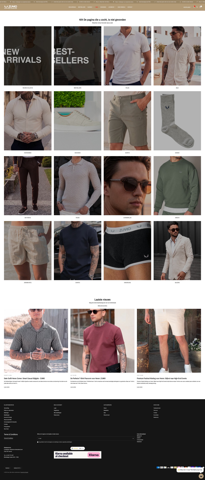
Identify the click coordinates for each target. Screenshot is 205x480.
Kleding (90, 7)
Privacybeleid (7, 426)
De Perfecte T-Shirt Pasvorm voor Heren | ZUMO (88, 378)
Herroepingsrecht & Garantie (10, 422)
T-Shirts (77, 282)
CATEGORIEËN (108, 404)
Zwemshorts (27, 282)
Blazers (177, 282)
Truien (78, 217)
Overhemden (27, 152)
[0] (200, 7)
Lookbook (111, 7)
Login (55, 408)
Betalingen (6, 412)
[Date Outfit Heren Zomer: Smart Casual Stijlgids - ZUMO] (36, 341)
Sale (177, 87)
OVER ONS (156, 404)
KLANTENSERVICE (9, 404)
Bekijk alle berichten (102, 305)
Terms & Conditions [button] (8, 438)
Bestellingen (6, 415)
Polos (127, 87)
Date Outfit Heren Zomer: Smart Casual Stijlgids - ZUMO (24, 378)
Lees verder (6, 387)
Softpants (28, 217)
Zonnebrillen (127, 217)
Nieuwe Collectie (28, 87)
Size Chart (6, 429)
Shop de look (106, 415)
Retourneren (56, 415)
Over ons (156, 410)
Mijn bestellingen (57, 412)
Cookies (6, 424)
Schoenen (103, 7)
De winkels (156, 415)
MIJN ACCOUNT (58, 404)
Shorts (127, 152)
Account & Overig (8, 417)
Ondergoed (127, 282)
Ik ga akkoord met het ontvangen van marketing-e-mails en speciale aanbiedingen (55, 442)
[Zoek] (197, 7)
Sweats (177, 217)
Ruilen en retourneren (9, 410)
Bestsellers (81, 7)
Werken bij (156, 417)
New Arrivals (72, 7)
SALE (97, 7)
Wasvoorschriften (8, 419)
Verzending (6, 408)
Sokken (177, 152)
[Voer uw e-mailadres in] (133, 438)
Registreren (56, 410)
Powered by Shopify (24, 472)
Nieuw (105, 408)
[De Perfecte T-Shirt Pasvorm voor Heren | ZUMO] (102, 341)
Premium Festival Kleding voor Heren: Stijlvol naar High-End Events (162, 378)
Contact (130, 7)
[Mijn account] (194, 7)
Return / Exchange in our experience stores (75, 1)
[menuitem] (72, 7)
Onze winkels (121, 7)
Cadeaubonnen (157, 408)
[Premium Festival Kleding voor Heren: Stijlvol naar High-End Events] (169, 341)
